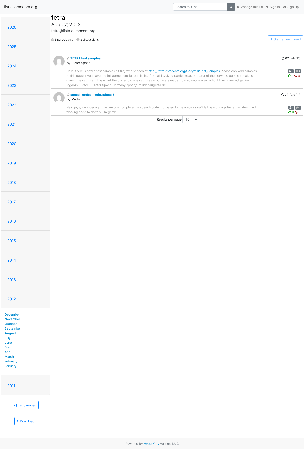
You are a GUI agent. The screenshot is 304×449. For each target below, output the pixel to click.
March (9, 356)
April (8, 352)
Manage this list (251, 7)
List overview (27, 405)
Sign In (274, 7)
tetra (58, 17)
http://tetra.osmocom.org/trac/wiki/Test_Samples (184, 71)
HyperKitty (151, 443)
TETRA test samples (85, 58)
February (11, 361)
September (13, 328)
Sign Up (292, 7)
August (10, 333)
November (12, 319)
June (8, 342)
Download (26, 421)
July (8, 338)
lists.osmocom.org (20, 6)
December (12, 314)
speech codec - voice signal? (92, 94)
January (10, 366)
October (11, 324)
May (8, 347)
